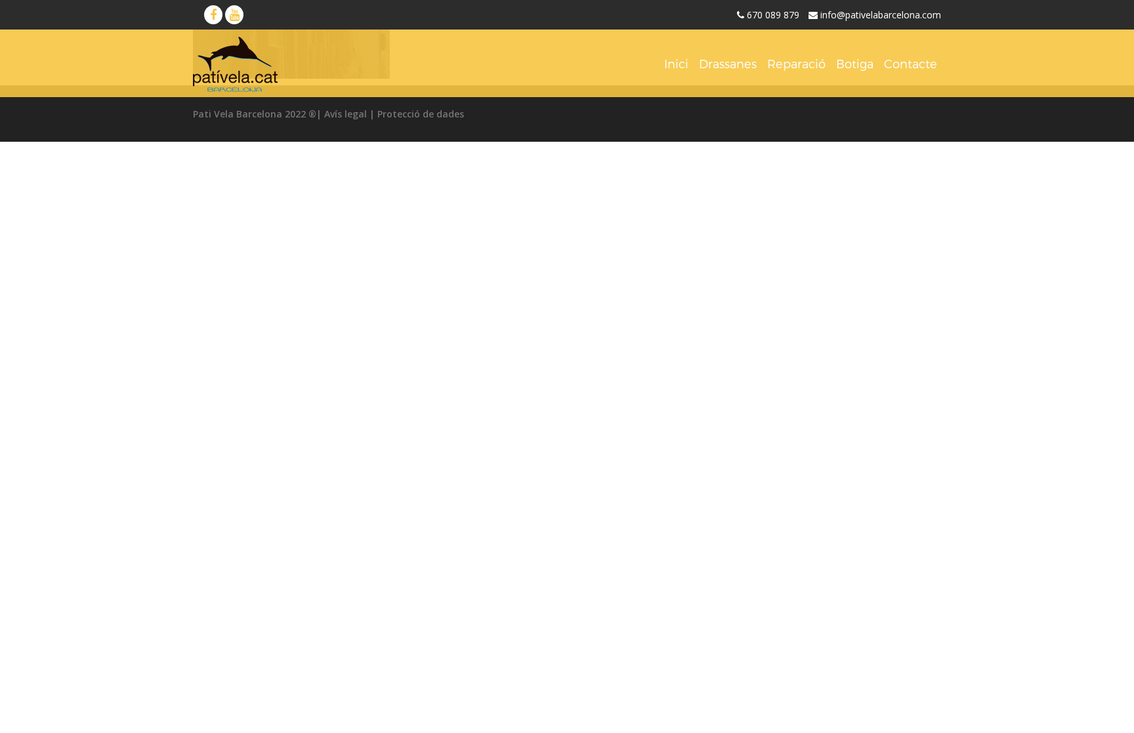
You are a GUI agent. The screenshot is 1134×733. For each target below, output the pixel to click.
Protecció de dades (420, 114)
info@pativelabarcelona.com (880, 15)
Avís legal (345, 114)
